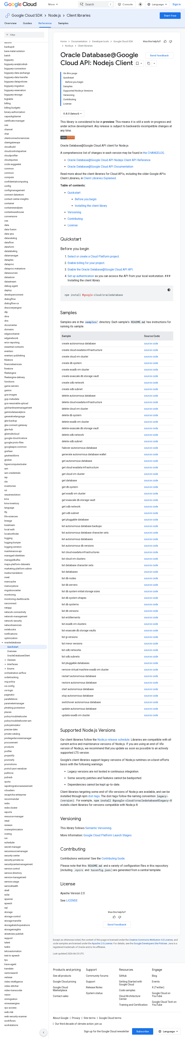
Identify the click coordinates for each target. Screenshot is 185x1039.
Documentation (79, 41)
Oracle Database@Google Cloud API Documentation (100, 166)
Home (63, 41)
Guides (27, 23)
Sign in (177, 4)
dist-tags (94, 796)
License (73, 225)
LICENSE (72, 900)
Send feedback (159, 55)
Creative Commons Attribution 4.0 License (151, 939)
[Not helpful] (170, 41)
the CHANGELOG (153, 153)
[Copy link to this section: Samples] (80, 313)
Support (90, 981)
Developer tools (100, 41)
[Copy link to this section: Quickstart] (85, 239)
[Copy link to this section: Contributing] (88, 849)
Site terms (90, 1018)
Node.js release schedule (113, 739)
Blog (154, 975)
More (51, 4)
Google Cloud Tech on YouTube (164, 1003)
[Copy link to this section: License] (79, 884)
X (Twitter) (158, 987)
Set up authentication (81, 276)
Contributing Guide (113, 858)
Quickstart (74, 192)
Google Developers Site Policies (150, 943)
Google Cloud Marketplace (60, 989)
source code (151, 343)
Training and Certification (133, 1004)
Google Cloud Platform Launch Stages (107, 835)
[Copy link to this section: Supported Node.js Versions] (119, 730)
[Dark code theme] (169, 290)
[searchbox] (24, 35)
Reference (45, 23)
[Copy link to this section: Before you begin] (92, 249)
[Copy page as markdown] (148, 63)
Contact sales (60, 996)
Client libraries (79, 15)
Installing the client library (91, 205)
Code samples (127, 990)
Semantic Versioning (98, 828)
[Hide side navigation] (43, 1032)
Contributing (75, 218)
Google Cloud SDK (27, 15)
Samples (63, 23)
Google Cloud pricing (64, 981)
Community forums (97, 975)
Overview (10, 23)
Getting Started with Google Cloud (130, 983)
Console (127, 4)
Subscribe (142, 1031)
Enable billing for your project (86, 263)
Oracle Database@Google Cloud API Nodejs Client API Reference (109, 160)
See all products (62, 975)
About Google (60, 1018)
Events (156, 981)
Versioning (74, 212)
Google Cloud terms (110, 1018)
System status (94, 993)
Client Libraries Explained (100, 178)
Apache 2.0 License (102, 943)
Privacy (76, 1018)
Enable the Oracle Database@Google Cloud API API (100, 269)
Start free (170, 15)
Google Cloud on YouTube (161, 995)
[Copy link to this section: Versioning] (84, 819)
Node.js (54, 15)
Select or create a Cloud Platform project (93, 256)
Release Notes (94, 987)
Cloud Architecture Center (129, 997)
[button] (23, 642)
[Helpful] (165, 41)
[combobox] (96, 4)
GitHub (123, 975)
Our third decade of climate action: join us (78, 1023)
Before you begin (85, 199)
